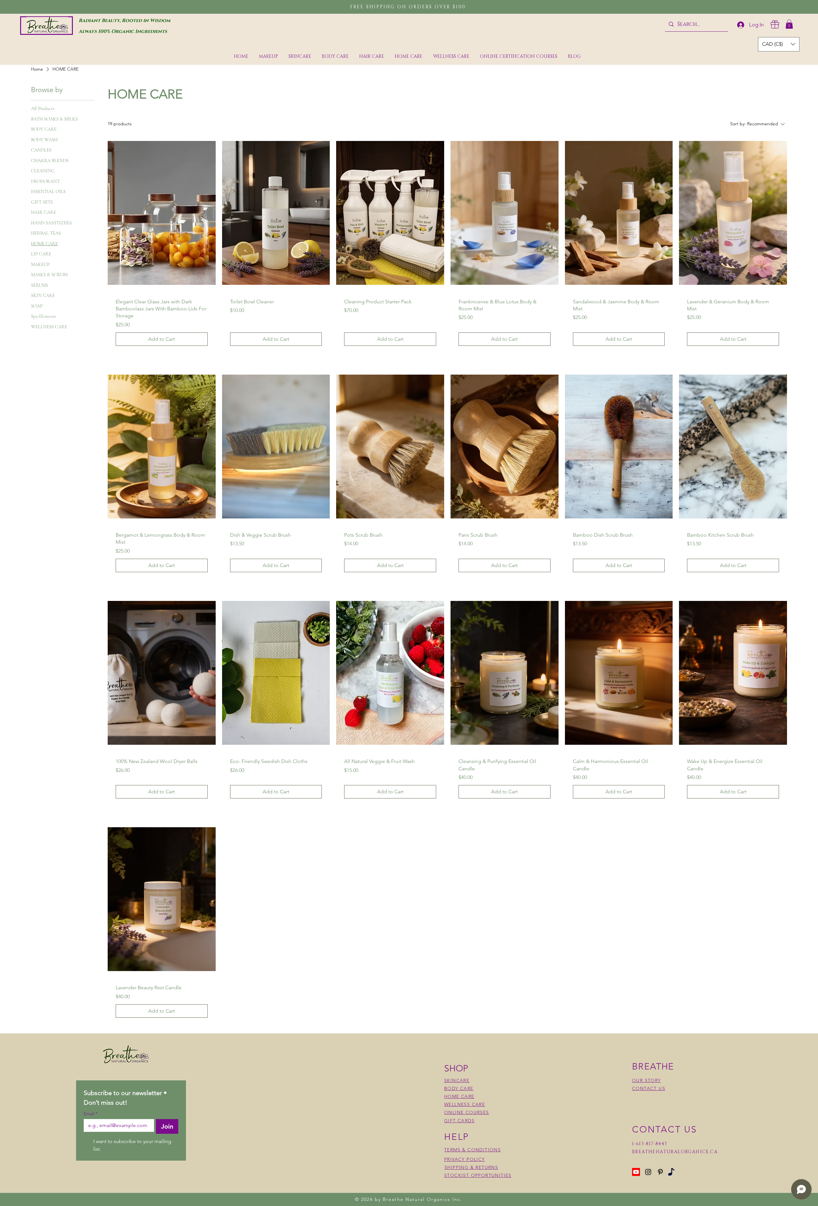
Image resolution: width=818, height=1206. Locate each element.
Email (90, 1114)
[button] (789, 24)
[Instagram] (648, 1172)
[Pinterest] (660, 1172)
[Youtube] (636, 1172)
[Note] (671, 1172)
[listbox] (778, 44)
